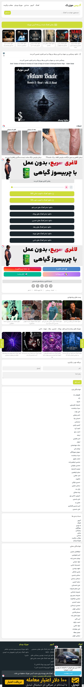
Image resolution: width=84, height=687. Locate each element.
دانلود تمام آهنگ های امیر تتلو (42, 207)
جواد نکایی (77, 626)
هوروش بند (76, 395)
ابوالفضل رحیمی (75, 551)
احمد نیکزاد (76, 622)
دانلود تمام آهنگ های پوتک (42, 214)
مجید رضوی (76, 459)
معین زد (77, 502)
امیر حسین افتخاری (74, 506)
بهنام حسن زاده (75, 558)
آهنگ (37, 5)
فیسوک (50, 286)
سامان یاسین (76, 575)
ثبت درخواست (68, 673)
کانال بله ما (21, 274)
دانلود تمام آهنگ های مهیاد (42, 233)
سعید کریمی (76, 582)
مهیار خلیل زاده (75, 615)
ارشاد (78, 435)
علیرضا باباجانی (75, 592)
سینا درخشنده (75, 408)
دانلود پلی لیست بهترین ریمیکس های (42, 655)
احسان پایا (77, 418)
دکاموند (78, 479)
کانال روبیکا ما (60, 274)
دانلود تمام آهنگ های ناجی (42, 240)
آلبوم (32, 5)
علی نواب (77, 411)
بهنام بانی (77, 449)
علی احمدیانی (76, 585)
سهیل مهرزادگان (75, 452)
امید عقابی (77, 475)
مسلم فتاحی (76, 612)
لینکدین (42, 286)
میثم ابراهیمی (76, 472)
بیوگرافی (78, 528)
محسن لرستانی (75, 605)
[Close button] (81, 647)
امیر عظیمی (76, 438)
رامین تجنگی (76, 572)
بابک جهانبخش (75, 445)
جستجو (7, 12)
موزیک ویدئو (19, 5)
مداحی (26, 5)
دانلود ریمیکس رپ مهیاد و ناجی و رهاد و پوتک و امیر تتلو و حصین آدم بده (54, 54)
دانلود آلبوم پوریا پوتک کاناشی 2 (44, 664)
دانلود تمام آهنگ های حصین (42, 220)
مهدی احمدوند (75, 469)
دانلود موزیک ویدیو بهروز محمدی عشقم (17, 649)
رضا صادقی (77, 492)
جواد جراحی (76, 562)
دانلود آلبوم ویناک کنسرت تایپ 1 (44, 667)
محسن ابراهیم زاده (74, 462)
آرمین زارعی (76, 425)
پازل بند (77, 489)
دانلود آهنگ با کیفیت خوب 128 (41, 200)
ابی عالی (77, 619)
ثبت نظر (77, 382)
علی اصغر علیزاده (75, 588)
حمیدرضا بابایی (75, 565)
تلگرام (33, 286)
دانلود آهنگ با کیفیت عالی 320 (41, 193)
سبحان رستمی (75, 578)
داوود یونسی (76, 568)
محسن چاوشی (75, 465)
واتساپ (37, 286)
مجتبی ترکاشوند (75, 599)
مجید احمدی (76, 602)
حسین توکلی (76, 482)
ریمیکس (48, 290)
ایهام (78, 442)
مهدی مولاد (76, 632)
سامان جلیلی (76, 486)
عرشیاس (77, 422)
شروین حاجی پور (74, 496)
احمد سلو (77, 432)
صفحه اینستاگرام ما (21, 269)
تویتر (46, 286)
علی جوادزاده (76, 629)
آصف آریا (77, 428)
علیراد (78, 401)
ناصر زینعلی (76, 415)
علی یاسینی (76, 499)
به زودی (78, 525)
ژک (79, 398)
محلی (79, 533)
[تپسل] (3, 160)
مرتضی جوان (76, 609)
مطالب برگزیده (8, 5)
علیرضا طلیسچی (75, 405)
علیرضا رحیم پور (75, 595)
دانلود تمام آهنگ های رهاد (42, 227)
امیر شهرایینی (76, 555)
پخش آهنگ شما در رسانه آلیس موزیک (40, 24)
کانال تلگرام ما (60, 269)
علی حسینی (76, 509)
